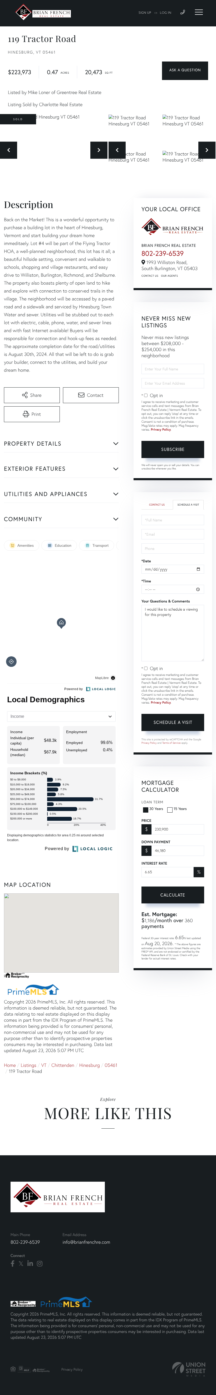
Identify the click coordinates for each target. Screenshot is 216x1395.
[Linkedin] (30, 1263)
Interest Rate (154, 863)
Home (10, 1065)
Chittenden (62, 1065)
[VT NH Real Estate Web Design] (188, 1369)
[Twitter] (20, 1263)
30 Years (156, 808)
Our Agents (169, 275)
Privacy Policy (161, 430)
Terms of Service (171, 742)
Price (146, 820)
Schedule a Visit (188, 504)
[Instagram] (39, 1263)
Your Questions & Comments (165, 601)
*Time (146, 581)
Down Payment (155, 842)
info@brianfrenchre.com (86, 1242)
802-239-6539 (162, 253)
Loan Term (152, 801)
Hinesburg (89, 1065)
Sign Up (145, 13)
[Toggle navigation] (199, 12)
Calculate (172, 895)
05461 (111, 1065)
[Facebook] (12, 1263)
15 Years (180, 808)
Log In (165, 13)
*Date (146, 561)
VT (44, 1065)
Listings (28, 1065)
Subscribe (173, 449)
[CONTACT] (185, 71)
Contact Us (149, 275)
